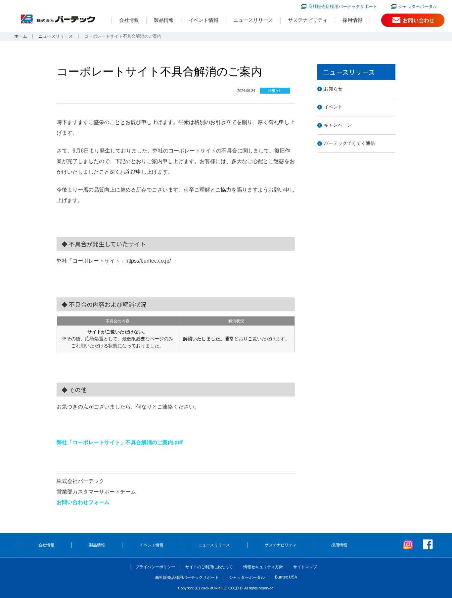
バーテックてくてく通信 (349, 143)
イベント (333, 106)
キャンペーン (338, 125)
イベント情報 (203, 20)
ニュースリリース (253, 20)
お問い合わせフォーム (83, 502)
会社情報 (129, 20)
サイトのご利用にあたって (209, 567)
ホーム (20, 36)
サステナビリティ (308, 20)
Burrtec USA (286, 577)
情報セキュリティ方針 (263, 567)
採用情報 (352, 20)
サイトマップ (305, 567)
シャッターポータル (417, 6)
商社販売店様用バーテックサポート (342, 6)
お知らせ (333, 88)
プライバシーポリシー (155, 567)
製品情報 (164, 20)
